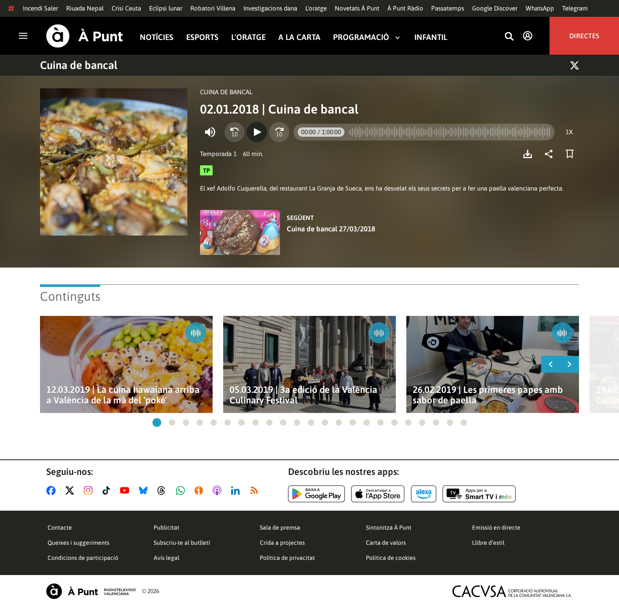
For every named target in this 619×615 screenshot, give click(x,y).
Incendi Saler (40, 8)
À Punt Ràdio (405, 8)
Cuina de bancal (78, 65)
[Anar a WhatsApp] (182, 490)
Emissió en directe (496, 527)
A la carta (299, 37)
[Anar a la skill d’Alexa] (423, 493)
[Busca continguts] (509, 36)
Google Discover (495, 8)
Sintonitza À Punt (388, 527)
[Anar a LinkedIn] (237, 490)
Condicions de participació (83, 557)
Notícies (156, 37)
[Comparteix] (551, 154)
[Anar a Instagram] (90, 490)
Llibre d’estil (488, 542)
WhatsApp (540, 8)
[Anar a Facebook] (52, 490)
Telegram (575, 8)
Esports (202, 37)
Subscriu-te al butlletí (182, 542)
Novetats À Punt (357, 8)
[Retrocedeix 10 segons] (234, 132)
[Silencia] (210, 132)
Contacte (60, 527)
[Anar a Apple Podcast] (219, 490)
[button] (156, 422)
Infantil (430, 37)
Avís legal (166, 557)
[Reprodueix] (257, 132)
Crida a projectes (282, 542)
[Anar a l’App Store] (378, 493)
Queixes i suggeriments (78, 542)
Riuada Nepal (85, 8)
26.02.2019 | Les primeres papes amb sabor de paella (488, 395)
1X (569, 131)
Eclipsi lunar (165, 8)
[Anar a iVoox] (200, 490)
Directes (584, 36)
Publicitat (166, 527)
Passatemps (447, 8)
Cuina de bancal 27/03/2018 (331, 229)
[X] (574, 65)
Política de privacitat (287, 557)
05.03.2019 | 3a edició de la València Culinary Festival (303, 395)
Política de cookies (391, 557)
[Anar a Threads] (163, 490)
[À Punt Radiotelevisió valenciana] (91, 591)
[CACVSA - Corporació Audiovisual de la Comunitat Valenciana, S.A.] (512, 591)
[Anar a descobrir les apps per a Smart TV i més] (479, 493)
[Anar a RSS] (256, 490)
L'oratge (316, 8)
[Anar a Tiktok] (108, 490)
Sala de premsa (280, 527)
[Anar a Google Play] (316, 493)
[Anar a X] (71, 490)
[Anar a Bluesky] (145, 490)
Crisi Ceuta (126, 8)
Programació (361, 37)
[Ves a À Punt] (84, 36)
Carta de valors (386, 542)
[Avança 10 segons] (279, 132)
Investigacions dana (270, 8)
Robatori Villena (212, 8)
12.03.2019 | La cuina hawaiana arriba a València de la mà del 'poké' (123, 395)
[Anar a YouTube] (126, 490)
